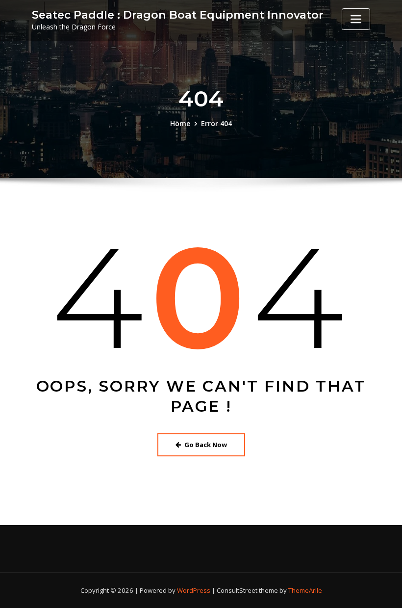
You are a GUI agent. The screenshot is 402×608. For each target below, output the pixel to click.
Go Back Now (205, 444)
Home (180, 123)
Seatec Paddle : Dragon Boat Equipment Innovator (178, 15)
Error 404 (216, 123)
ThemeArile (305, 590)
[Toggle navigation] (356, 19)
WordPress (193, 590)
